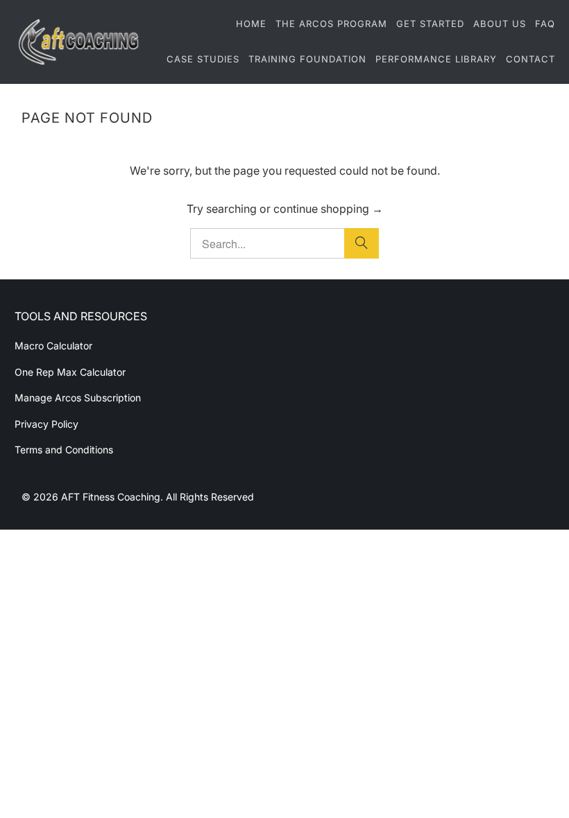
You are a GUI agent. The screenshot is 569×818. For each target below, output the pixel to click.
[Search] (361, 243)
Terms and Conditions (64, 449)
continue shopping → (328, 209)
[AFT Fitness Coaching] (78, 41)
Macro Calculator (53, 345)
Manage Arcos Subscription (78, 397)
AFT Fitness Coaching (110, 497)
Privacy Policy (46, 424)
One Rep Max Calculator (70, 372)
